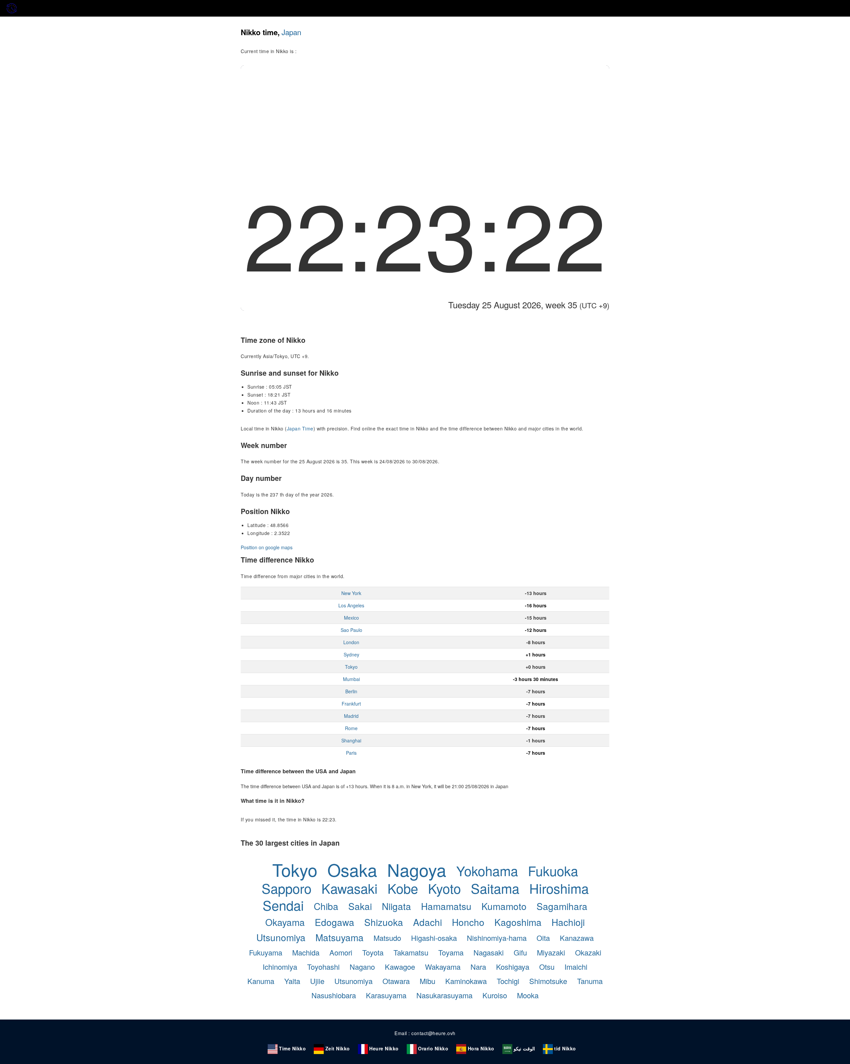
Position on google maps (267, 547)
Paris (351, 752)
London (351, 642)
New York (351, 593)
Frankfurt (351, 703)
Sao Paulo (351, 630)
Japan (291, 32)
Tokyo (351, 666)
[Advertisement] (425, 115)
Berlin (351, 691)
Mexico (351, 617)
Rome (351, 728)
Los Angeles (351, 605)
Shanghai (351, 740)
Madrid (351, 716)
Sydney (351, 654)
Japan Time (300, 428)
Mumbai (351, 679)
